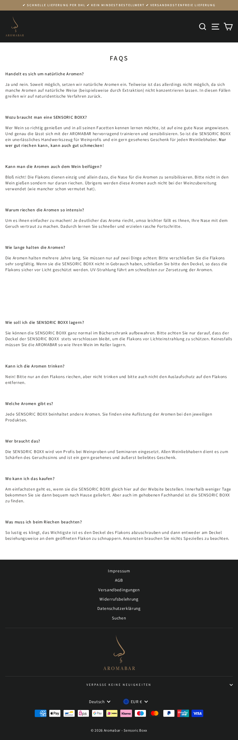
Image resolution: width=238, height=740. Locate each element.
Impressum (119, 571)
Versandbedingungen (118, 589)
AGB (119, 580)
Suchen (119, 618)
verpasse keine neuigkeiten (119, 685)
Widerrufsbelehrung (118, 599)
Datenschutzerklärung (119, 608)
